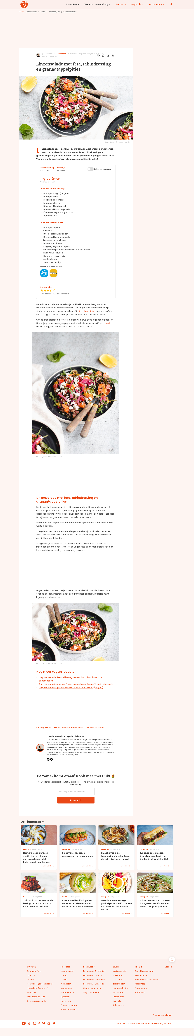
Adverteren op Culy (36, 996)
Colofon (30, 979)
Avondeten (66, 984)
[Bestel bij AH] (44, 273)
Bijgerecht (65, 996)
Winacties (31, 992)
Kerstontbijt (140, 984)
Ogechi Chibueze (48, 54)
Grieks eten (118, 975)
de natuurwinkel (87, 311)
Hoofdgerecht (67, 992)
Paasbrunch (140, 992)
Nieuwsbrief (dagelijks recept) (40, 984)
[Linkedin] (51, 759)
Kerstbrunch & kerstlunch (146, 979)
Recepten (71, 4)
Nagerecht (66, 1001)
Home (21, 12)
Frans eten (117, 1001)
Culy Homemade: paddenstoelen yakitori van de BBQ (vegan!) (71, 687)
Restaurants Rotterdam (94, 979)
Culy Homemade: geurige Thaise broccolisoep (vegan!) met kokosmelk (76, 684)
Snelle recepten (68, 1009)
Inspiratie (136, 4)
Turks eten (117, 979)
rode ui (106, 323)
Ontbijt (64, 975)
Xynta (169, 1023)
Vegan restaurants (91, 992)
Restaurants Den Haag (93, 984)
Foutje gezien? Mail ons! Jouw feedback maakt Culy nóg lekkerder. (70, 727)
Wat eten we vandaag (96, 4)
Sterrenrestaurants (92, 988)
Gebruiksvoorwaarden (37, 1001)
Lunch (64, 979)
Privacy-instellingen (162, 1015)
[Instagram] (48, 759)
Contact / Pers (34, 971)
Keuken (119, 4)
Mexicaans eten (120, 971)
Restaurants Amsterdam (94, 971)
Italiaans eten (119, 984)
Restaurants (155, 4)
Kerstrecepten (67, 971)
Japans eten (118, 996)
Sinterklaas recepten (144, 971)
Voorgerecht (67, 988)
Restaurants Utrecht (92, 975)
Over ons (31, 975)
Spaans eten (118, 992)
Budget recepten (69, 1005)
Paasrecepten (141, 988)
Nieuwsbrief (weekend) (37, 988)
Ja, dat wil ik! (76, 800)
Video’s (168, 967)
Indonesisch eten (120, 988)
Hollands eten (119, 1005)
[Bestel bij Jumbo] (53, 273)
